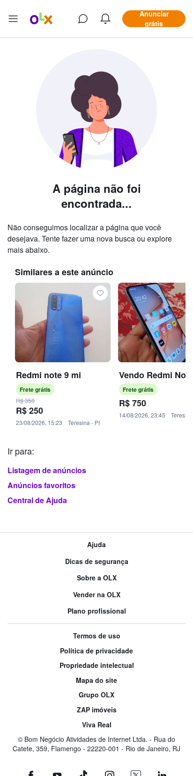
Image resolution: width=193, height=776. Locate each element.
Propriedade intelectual (96, 665)
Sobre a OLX (97, 577)
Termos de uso (96, 635)
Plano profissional (96, 611)
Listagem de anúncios (46, 470)
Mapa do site (96, 680)
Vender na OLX (96, 594)
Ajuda (96, 544)
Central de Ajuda (37, 500)
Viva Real (96, 724)
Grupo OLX (96, 694)
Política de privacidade (96, 650)
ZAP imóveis (97, 709)
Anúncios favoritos (41, 485)
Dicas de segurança (96, 561)
